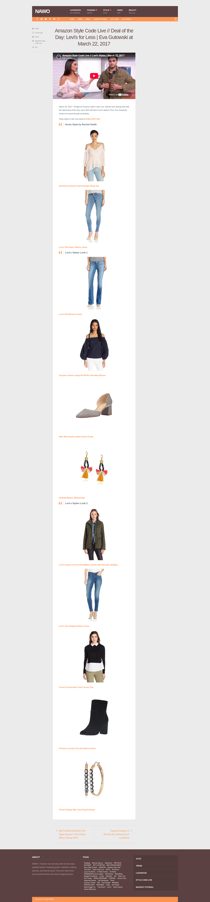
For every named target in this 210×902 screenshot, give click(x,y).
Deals (88, 19)
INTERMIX (100, 885)
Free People (106, 882)
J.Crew (101, 876)
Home (72, 19)
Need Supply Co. (90, 887)
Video (120, 11)
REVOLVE (117, 863)
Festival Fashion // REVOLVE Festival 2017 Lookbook (116, 834)
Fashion (91, 11)
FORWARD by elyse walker (93, 874)
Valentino (109, 876)
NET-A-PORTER (99, 865)
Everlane (113, 872)
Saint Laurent (117, 887)
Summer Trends (89, 882)
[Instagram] (41, 19)
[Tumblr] (50, 19)
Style (106, 11)
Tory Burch (101, 887)
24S (98, 882)
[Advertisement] (159, 70)
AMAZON (38, 41)
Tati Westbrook (103, 880)
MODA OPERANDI (100, 878)
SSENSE (112, 878)
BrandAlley (119, 874)
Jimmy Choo (121, 878)
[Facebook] (37, 19)
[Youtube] (58, 19)
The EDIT (87, 869)
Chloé (108, 885)
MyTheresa (109, 874)
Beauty (132, 11)
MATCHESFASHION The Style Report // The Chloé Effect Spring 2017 (72, 834)
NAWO (42, 11)
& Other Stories (102, 872)
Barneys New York (113, 867)
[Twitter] (54, 19)
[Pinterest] (46, 19)
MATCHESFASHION (113, 865)
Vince (112, 880)
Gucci (109, 887)
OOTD (108, 869)
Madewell (115, 882)
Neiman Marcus (97, 863)
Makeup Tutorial (100, 19)
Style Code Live (98, 869)
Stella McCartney (90, 880)
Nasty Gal (121, 876)
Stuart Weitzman (90, 889)
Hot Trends (126, 19)
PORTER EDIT (89, 885)
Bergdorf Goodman (90, 876)
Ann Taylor (115, 885)
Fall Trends (88, 878)
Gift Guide (114, 19)
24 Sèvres (115, 869)
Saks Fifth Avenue (90, 867)
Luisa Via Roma (89, 872)
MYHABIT (87, 865)
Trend (80, 19)
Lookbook (75, 11)
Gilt (115, 876)
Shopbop (87, 863)
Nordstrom (108, 863)
